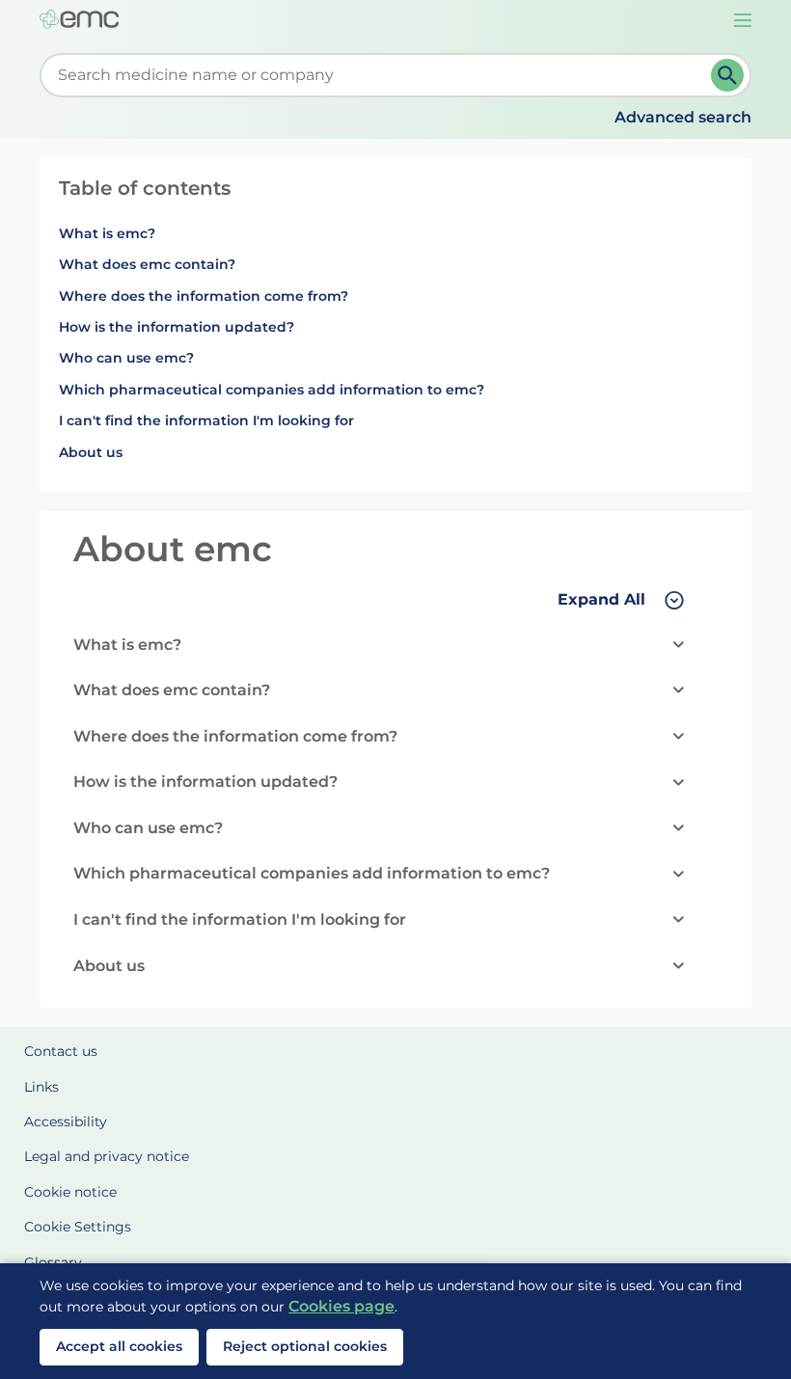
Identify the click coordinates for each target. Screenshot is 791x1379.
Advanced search (682, 117)
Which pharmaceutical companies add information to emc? (271, 389)
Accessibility (65, 1121)
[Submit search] (727, 75)
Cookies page (341, 1306)
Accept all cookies (119, 1346)
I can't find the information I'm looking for (206, 420)
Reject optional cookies (305, 1346)
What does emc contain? (147, 264)
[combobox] (379, 75)
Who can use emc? (126, 357)
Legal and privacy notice (106, 1156)
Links (41, 1086)
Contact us (60, 1051)
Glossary (53, 1262)
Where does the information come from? (203, 296)
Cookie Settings (77, 1226)
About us (91, 452)
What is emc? (107, 233)
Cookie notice (70, 1192)
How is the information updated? (176, 327)
